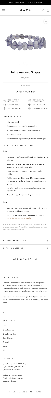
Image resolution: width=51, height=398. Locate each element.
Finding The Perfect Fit (15, 240)
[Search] (43, 10)
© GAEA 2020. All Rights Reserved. (25, 392)
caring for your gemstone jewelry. (19, 218)
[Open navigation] (3, 10)
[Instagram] (9, 312)
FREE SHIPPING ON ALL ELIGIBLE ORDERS (25, 2)
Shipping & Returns (13, 248)
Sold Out (25, 85)
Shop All (6, 342)
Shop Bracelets (8, 330)
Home (5, 326)
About (5, 350)
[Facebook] (4, 312)
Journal (5, 346)
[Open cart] (48, 10)
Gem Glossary (8, 338)
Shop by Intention (9, 334)
